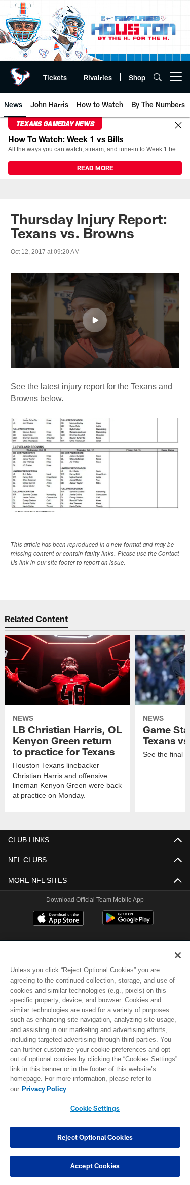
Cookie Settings (95, 1108)
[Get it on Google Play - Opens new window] (128, 923)
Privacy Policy (122, 1089)
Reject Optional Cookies (95, 1137)
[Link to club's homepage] (20, 73)
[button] (95, 320)
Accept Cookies (95, 1166)
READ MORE (95, 167)
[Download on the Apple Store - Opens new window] (58, 919)
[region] (95, 1068)
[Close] (178, 126)
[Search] (158, 77)
